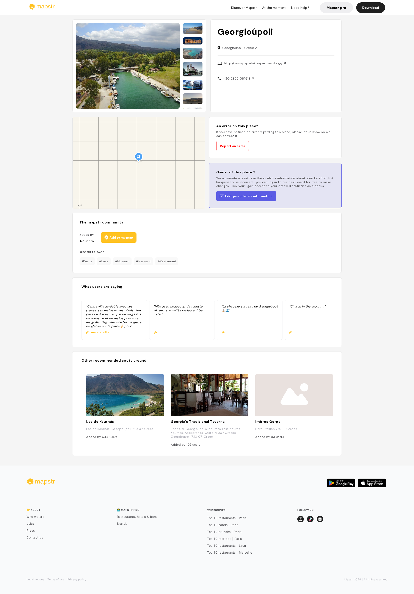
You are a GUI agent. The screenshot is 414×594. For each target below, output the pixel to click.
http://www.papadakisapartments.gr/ (254, 63)
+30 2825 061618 (237, 78)
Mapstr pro (336, 7)
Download (370, 7)
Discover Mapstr (244, 8)
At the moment (274, 8)
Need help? (300, 8)
